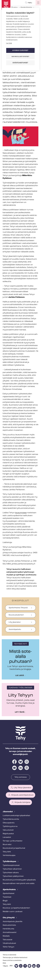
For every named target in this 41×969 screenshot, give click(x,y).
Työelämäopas (10, 862)
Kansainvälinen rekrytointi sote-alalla (18, 883)
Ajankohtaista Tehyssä (18, 608)
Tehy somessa (21, 777)
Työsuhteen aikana (11, 873)
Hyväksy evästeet (20, 50)
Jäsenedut (8, 812)
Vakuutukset (8, 830)
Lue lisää (19, 675)
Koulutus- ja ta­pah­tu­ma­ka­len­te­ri (16, 908)
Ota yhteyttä (9, 918)
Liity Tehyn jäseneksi (22, 788)
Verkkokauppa (9, 855)
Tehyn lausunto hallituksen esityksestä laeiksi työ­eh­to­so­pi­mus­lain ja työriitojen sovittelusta (21, 572)
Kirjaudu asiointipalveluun (22, 795)
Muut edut (7, 844)
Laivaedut (7, 837)
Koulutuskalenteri (16, 615)
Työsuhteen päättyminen (13, 876)
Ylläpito (6, 966)
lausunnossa (21, 513)
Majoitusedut (8, 834)
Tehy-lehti (7, 852)
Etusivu (14, 7)
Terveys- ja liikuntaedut (12, 841)
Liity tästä (19, 712)
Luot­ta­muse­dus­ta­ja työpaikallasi (16, 815)
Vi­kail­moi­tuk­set (9, 943)
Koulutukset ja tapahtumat (14, 848)
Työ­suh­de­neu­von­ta (11, 819)
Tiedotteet (7, 897)
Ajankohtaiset (8, 893)
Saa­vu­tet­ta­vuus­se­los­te (12, 960)
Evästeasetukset (20, 63)
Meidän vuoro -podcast (12, 911)
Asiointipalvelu (15, 629)
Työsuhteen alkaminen (12, 869)
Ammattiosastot (9, 932)
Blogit (5, 901)
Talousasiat (7, 940)
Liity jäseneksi (15, 622)
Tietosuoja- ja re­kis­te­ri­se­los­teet (15, 957)
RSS (4, 963)
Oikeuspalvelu (9, 823)
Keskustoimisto (9, 925)
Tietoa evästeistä (9, 955)
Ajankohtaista (26, 7)
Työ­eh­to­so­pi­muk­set (11, 865)
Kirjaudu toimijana (22, 802)
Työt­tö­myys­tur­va (10, 826)
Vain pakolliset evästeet (20, 56)
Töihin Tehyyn (8, 947)
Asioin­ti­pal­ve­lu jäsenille (12, 921)
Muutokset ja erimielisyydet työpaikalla (19, 880)
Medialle (6, 936)
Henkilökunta (8, 929)
